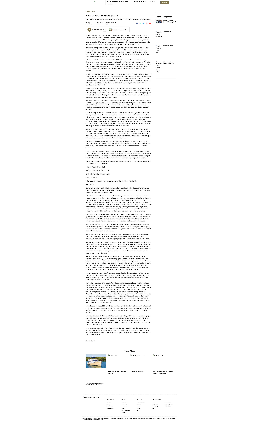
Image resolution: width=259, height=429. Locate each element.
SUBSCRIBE (164, 2)
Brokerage (115, 1)
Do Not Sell (124, 412)
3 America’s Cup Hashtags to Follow (168, 62)
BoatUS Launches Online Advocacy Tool (169, 21)
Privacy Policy (125, 401)
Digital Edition (110, 406)
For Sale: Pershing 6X (138, 371)
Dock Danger (167, 31)
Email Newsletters (140, 401)
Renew (108, 404)
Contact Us (124, 406)
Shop (153, 1)
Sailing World (155, 404)
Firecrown (159, 418)
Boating (153, 401)
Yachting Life (92, 340)
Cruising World (167, 401)
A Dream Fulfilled (168, 45)
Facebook (139, 404)
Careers (123, 408)
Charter (121, 1)
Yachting (154, 408)
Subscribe (109, 401)
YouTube (138, 410)
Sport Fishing (155, 406)
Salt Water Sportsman (168, 404)
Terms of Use (124, 404)
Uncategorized (90, 11)
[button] (137, 23)
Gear (140, 1)
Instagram (139, 406)
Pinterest (138, 408)
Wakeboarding (167, 406)
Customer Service (110, 408)
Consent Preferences (126, 410)
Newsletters (146, 1)
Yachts (109, 1)
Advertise (110, 4)
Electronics (134, 1)
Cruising (127, 1)
